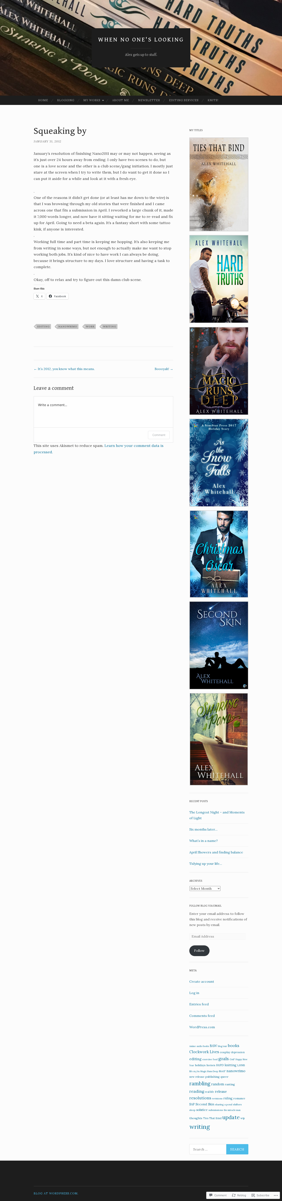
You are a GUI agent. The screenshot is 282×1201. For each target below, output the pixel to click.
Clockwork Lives (204, 1051)
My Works (91, 100)
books (233, 1045)
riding (227, 1098)
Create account (201, 981)
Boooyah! (164, 369)
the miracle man (232, 1110)
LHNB (241, 1065)
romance (239, 1098)
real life (209, 1091)
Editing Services (184, 100)
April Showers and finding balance (216, 852)
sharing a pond (223, 1104)
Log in (194, 993)
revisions (217, 1098)
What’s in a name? (203, 841)
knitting (230, 1065)
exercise (207, 1059)
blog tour (222, 1046)
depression (238, 1052)
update (231, 1117)
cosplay (225, 1052)
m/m (196, 1071)
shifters (237, 1104)
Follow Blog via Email (205, 905)
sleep (192, 1110)
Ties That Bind (212, 1118)
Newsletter (149, 100)
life (191, 1071)
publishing (212, 1077)
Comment (158, 435)
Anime (192, 1046)
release (221, 1091)
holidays (200, 1065)
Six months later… (203, 829)
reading (196, 1091)
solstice (202, 1110)
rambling (199, 1083)
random (217, 1084)
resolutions (200, 1097)
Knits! (213, 100)
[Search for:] (218, 1149)
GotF (232, 1059)
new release (196, 1077)
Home (43, 100)
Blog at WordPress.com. (56, 1193)
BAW (213, 1046)
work (90, 326)
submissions (216, 1110)
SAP (192, 1104)
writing (109, 326)
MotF (222, 1071)
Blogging (65, 100)
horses (210, 1065)
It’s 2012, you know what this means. (64, 369)
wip (243, 1118)
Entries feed (199, 1004)
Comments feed (202, 1016)
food (215, 1059)
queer (224, 1077)
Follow (199, 950)
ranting (230, 1084)
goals (223, 1058)
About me (120, 100)
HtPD (220, 1065)
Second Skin (205, 1104)
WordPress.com (202, 1027)
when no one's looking (141, 39)
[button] (218, 185)
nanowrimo (67, 326)
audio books (203, 1046)
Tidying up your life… (205, 863)
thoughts (195, 1118)
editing (43, 326)
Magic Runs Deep (209, 1071)
